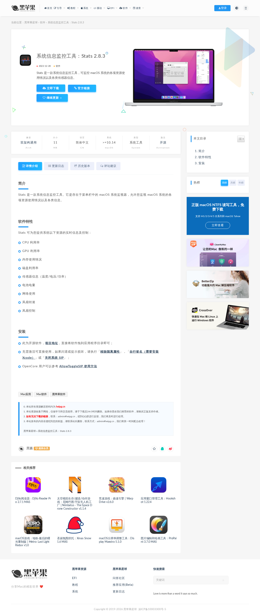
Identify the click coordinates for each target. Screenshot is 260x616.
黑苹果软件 (58, 394)
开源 (163, 142)
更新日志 (119, 591)
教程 (75, 585)
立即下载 (52, 88)
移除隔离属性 (110, 351)
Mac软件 (41, 394)
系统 (75, 591)
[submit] (223, 580)
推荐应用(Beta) (123, 585)
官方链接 (83, 88)
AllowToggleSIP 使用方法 (78, 366)
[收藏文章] (154, 449)
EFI (74, 578)
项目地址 (51, 343)
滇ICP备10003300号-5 (152, 609)
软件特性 (204, 157)
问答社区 (119, 578)
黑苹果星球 (31, 22)
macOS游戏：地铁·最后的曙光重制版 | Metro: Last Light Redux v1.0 (32, 542)
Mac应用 (26, 394)
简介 (201, 151)
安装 (201, 163)
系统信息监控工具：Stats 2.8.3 (54, 431)
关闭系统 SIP (54, 357)
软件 (42, 22)
